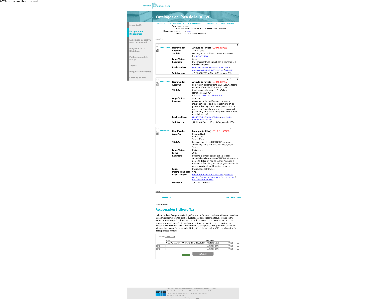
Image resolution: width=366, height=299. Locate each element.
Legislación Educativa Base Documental (140, 41)
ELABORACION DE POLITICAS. (202, 180)
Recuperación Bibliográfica (136, 32)
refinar (189, 31)
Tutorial (133, 65)
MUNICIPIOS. (215, 177)
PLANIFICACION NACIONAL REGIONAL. (206, 117)
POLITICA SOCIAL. (228, 177)
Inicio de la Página (233, 197)
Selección (161, 23)
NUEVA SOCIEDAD (202, 56)
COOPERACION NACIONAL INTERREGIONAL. (207, 70)
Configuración (211, 23)
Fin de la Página (227, 23)
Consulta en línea (137, 77)
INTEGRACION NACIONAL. (219, 67)
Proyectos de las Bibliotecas (137, 49)
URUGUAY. (229, 70)
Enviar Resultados (176, 23)
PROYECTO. (205, 177)
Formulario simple (170, 236)
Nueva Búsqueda (194, 23)
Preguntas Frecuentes (140, 71)
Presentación (135, 25)
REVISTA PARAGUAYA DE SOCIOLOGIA (209, 95)
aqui (197, 298)
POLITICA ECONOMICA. (200, 67)
